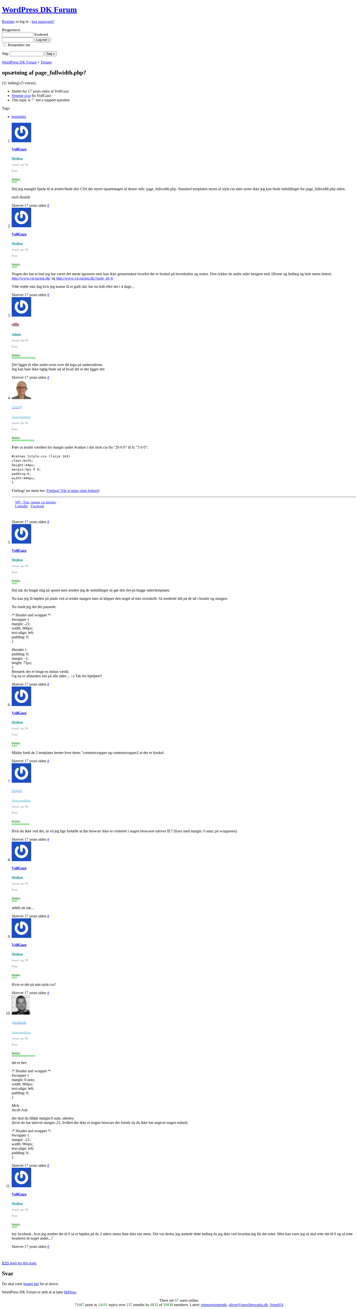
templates (19, 116)
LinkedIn (21, 506)
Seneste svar (21, 96)
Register (8, 21)
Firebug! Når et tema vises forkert (72, 491)
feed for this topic (19, 1263)
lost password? (43, 21)
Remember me (18, 45)
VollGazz (19, 149)
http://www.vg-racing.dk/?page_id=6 (84, 278)
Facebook (37, 506)
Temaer (46, 62)
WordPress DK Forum (39, 9)
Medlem (17, 158)
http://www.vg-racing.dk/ (31, 278)
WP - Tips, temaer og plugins (35, 502)
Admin (16, 334)
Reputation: (16, 179)
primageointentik (214, 1305)
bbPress (70, 1292)
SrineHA (277, 1305)
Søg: (5, 53)
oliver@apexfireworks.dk (248, 1305)
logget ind (31, 1284)
